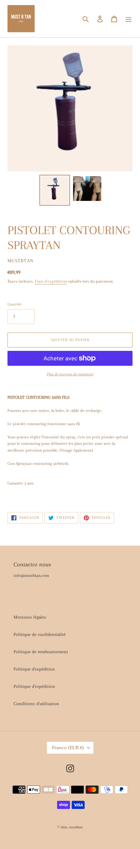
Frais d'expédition (51, 281)
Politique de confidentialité (40, 634)
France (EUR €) (68, 747)
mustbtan (76, 827)
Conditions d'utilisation (36, 703)
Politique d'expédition (34, 669)
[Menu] (128, 19)
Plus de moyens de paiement (70, 374)
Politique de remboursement (41, 651)
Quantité (14, 304)
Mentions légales (30, 617)
